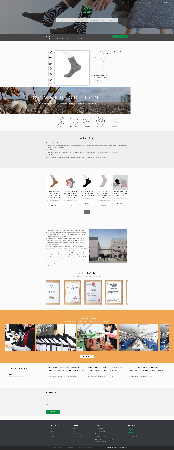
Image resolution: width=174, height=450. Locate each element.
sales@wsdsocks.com (151, 2)
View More (53, 205)
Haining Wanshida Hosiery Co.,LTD (59, 447)
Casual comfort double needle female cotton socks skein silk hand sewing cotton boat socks (87, 193)
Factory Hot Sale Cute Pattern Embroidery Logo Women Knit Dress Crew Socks (120, 193)
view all (12, 374)
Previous (50, 51)
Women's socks (77, 428)
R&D (76, 20)
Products (82, 20)
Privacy (126, 447)
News (103, 20)
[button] (85, 212)
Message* (48, 404)
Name (47, 398)
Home (61, 20)
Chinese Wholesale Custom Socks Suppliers (110, 2)
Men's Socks (55, 38)
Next (51, 86)
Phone (101, 398)
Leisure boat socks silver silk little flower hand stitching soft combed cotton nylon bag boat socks (103, 194)
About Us (68, 20)
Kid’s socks (76, 433)
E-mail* (75, 398)
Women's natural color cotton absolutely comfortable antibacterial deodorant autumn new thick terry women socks (53, 194)
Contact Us (111, 20)
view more (52, 379)
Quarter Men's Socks (63, 38)
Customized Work (93, 20)
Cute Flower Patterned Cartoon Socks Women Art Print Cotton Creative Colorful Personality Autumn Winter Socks (70, 194)
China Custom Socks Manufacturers (85, 447)
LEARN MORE (87, 356)
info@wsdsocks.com (142, 2)
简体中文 (163, 2)
